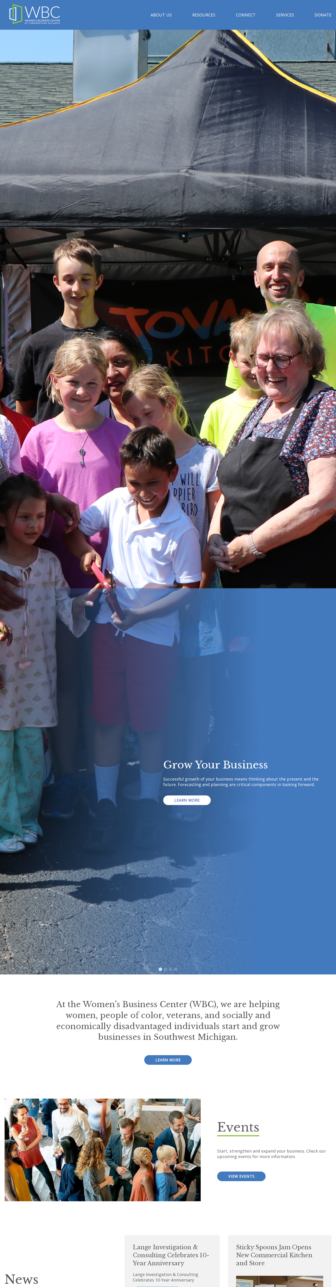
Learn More (187, 800)
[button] (160, 969)
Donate (323, 15)
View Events (241, 1176)
